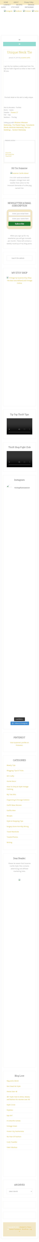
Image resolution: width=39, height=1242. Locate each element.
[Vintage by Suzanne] (19, 283)
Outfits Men (11, 810)
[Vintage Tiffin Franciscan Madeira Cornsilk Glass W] (19, 535)
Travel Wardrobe (13, 832)
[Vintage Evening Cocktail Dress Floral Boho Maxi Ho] (19, 615)
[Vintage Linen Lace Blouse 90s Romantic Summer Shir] (19, 594)
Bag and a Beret (13, 1081)
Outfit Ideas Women (14, 805)
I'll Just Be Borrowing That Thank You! (10, 154)
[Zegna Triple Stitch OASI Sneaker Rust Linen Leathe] (19, 686)
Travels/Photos (12, 837)
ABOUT (16, 2)
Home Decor (11, 781)
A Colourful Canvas (13, 1121)
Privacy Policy (28, 2)
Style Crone (11, 1105)
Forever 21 (14, 112)
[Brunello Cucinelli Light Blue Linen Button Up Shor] (19, 517)
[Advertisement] (23, 894)
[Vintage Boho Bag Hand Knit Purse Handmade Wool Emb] (19, 648)
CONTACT (7, 5)
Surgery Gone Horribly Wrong (18, 826)
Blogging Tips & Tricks (15, 771)
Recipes (9, 816)
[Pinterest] (27, 11)
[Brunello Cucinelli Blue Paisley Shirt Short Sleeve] (19, 576)
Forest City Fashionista (15, 1131)
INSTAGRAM (29, 7)
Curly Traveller (12, 1142)
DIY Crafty (10, 776)
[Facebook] (17, 11)
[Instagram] (8, 11)
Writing (9, 842)
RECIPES (19, 5)
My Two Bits (11, 794)
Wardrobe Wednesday (16, 127)
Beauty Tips (11, 765)
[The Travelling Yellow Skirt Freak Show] (19, 880)
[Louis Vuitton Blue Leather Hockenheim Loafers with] (19, 631)
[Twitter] (35, 11)
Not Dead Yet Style (13, 1086)
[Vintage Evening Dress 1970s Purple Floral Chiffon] (19, 705)
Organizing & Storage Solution (18, 800)
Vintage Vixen (12, 1126)
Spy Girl (9, 1115)
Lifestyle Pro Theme (25, 1227)
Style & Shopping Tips (15, 821)
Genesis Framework (15, 1229)
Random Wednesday (19, 130)
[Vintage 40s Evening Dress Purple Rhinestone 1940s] (19, 669)
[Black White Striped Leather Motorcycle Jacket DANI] (19, 501)
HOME (6, 2)
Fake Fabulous (12, 1147)
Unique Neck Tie (19, 52)
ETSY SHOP (15, 7)
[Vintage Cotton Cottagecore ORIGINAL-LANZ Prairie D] (19, 557)
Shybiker (10, 1110)
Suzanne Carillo (19, 22)
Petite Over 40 (12, 1092)
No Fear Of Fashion (14, 1137)
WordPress (25, 1229)
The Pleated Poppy (18, 125)
